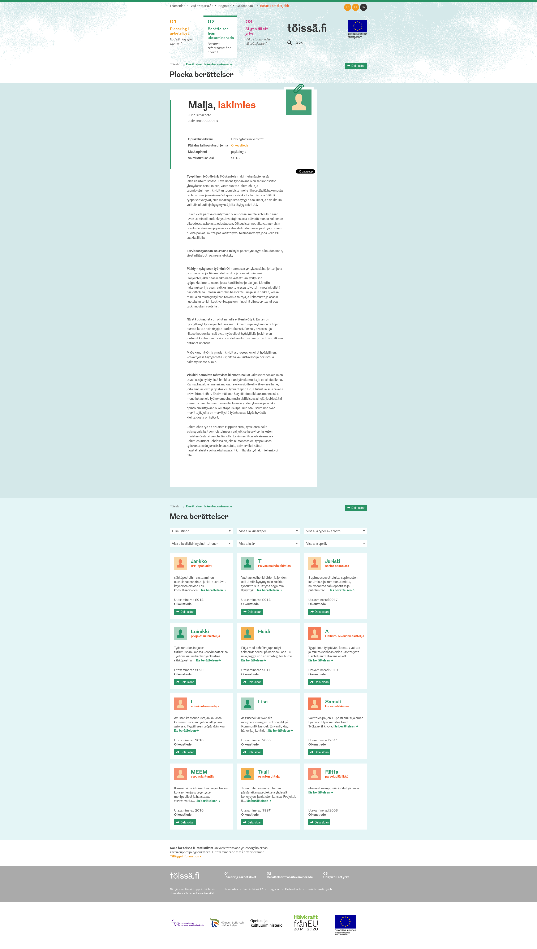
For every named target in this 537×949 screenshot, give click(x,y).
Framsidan (177, 6)
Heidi (264, 631)
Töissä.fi (175, 64)
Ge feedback (245, 6)
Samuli (333, 702)
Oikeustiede (239, 145)
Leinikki (200, 631)
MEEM (199, 772)
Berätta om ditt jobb (274, 6)
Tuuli (263, 772)
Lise (263, 702)
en (347, 7)
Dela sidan (358, 66)
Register (224, 6)
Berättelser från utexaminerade (209, 64)
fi (355, 7)
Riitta (331, 772)
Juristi (332, 561)
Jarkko (199, 561)
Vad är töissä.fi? (202, 6)
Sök (291, 43)
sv (363, 7)
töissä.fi (307, 28)
